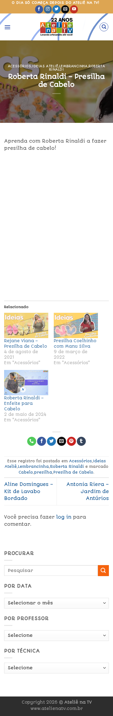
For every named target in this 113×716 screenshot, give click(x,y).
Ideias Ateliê (45, 66)
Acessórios (19, 66)
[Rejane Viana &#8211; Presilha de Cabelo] (26, 325)
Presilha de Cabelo (73, 472)
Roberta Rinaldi (67, 466)
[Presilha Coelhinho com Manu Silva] (76, 325)
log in (63, 517)
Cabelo (26, 472)
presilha (43, 472)
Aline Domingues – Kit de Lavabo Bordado (28, 491)
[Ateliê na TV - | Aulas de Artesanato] (56, 26)
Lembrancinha (73, 66)
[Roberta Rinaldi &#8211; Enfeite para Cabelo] (26, 382)
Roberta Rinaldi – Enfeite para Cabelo (24, 403)
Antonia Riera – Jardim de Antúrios (87, 491)
